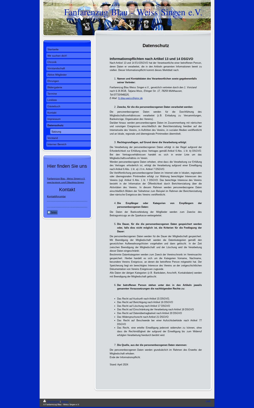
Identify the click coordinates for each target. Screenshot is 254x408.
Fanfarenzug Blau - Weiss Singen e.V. (66, 178)
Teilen (53, 212)
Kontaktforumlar (56, 196)
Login (208, 401)
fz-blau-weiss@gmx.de (130, 98)
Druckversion (53, 401)
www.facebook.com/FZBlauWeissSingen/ (65, 182)
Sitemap (64, 401)
